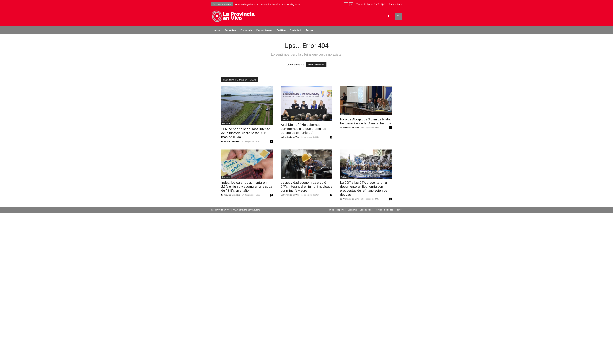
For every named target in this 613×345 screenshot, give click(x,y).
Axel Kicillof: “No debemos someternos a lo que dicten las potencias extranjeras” (303, 129)
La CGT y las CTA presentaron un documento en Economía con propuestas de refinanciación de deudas (364, 188)
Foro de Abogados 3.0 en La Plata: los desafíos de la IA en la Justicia (267, 4)
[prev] (346, 4)
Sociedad (226, 124)
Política (285, 119)
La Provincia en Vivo (230, 141)
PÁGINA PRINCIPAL (316, 65)
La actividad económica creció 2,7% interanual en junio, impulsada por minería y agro (306, 186)
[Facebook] (389, 16)
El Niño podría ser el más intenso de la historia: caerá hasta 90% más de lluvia (245, 133)
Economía (226, 177)
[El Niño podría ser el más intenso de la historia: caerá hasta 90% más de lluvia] (247, 105)
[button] (398, 16)
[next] (351, 4)
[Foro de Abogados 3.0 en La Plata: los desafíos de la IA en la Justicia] (366, 100)
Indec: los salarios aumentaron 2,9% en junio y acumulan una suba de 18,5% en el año (246, 186)
